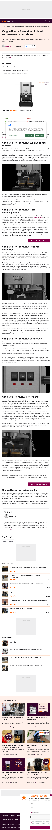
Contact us (5, 815)
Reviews (5, 541)
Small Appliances (20, 26)
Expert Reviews (6, 21)
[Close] (44, 123)
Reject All (30, 135)
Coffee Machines (30, 26)
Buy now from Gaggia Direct (39, 241)
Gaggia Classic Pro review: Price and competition (15, 70)
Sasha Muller (8, 46)
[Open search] (45, 21)
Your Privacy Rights (12, 135)
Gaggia (11, 541)
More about (7, 530)
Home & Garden (10, 26)
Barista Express (38, 217)
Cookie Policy (13, 131)
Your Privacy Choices (7, 819)
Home (3, 26)
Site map (12, 815)
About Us (17, 819)
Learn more (13, 57)
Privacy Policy (36, 824)
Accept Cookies (39, 135)
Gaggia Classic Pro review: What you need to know (16, 67)
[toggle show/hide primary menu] (49, 21)
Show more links (26, 76)
